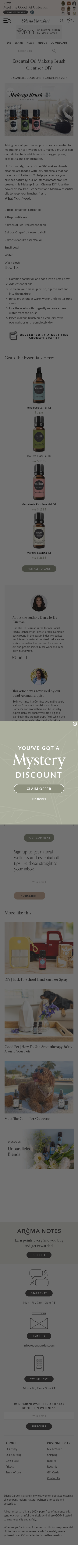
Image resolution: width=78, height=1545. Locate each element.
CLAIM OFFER (39, 788)
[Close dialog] (74, 723)
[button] (39, 799)
